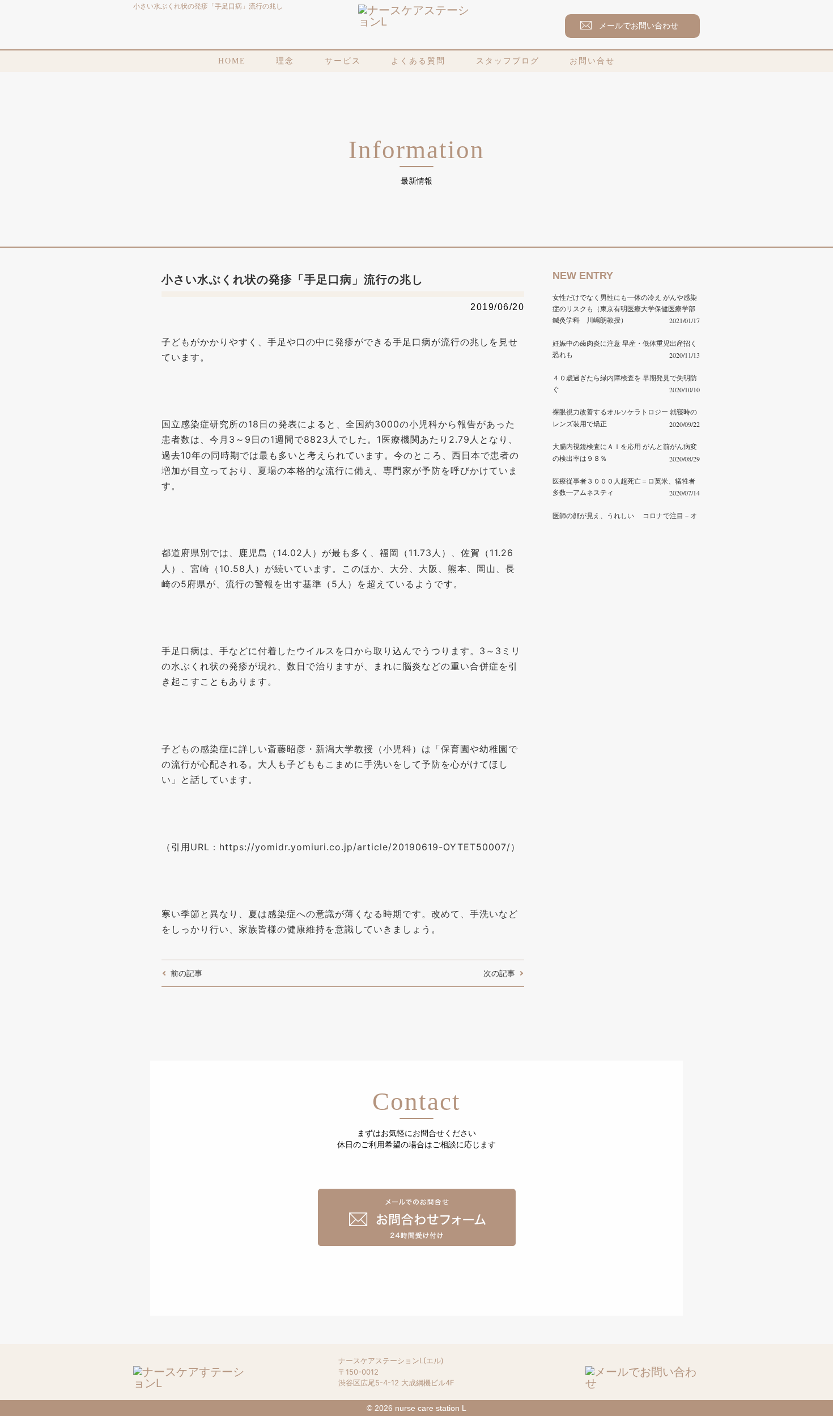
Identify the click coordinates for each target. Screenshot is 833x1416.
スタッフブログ (507, 61)
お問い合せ (592, 61)
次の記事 (499, 973)
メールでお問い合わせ (638, 25)
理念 (285, 61)
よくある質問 (418, 61)
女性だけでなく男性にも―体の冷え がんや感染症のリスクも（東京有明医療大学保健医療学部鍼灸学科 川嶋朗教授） (624, 309)
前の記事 (186, 973)
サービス (343, 61)
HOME (232, 61)
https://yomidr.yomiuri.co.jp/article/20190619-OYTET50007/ (365, 847)
